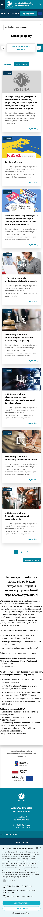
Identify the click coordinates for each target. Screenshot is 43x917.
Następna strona (32, 560)
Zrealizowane (21, 64)
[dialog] (21, 881)
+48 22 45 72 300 (23, 825)
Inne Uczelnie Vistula (8, 834)
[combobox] (37, 848)
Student (15, 13)
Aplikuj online (28, 13)
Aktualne (7, 64)
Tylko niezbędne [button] (21, 908)
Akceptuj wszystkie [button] (21, 903)
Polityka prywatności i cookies (21, 877)
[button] (21, 913)
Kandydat (5, 13)
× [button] (40, 848)
